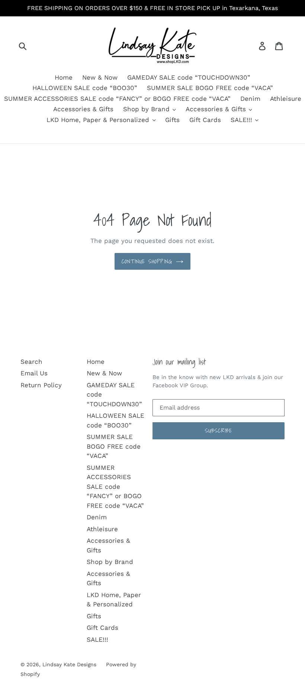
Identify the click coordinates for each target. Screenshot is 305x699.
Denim (250, 98)
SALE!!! (242, 120)
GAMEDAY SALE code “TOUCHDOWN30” (188, 77)
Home (64, 77)
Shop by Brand (147, 109)
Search (31, 361)
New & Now (100, 77)
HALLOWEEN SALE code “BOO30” (84, 88)
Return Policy (41, 385)
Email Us (34, 373)
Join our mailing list (179, 361)
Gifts (172, 120)
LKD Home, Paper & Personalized (98, 120)
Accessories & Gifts (83, 109)
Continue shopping (147, 261)
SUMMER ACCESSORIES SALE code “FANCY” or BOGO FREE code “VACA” (117, 98)
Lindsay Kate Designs (69, 664)
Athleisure (285, 98)
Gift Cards (205, 120)
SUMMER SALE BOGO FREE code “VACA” (210, 88)
